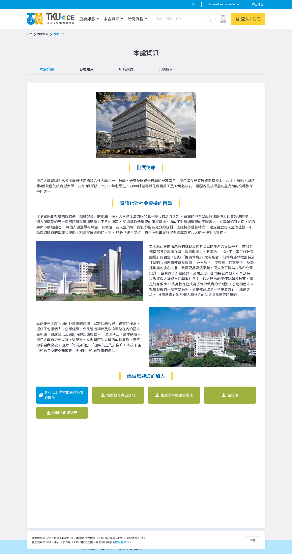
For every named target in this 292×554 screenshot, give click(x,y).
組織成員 (126, 69)
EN (193, 4)
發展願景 (86, 69)
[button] (223, 19)
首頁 (29, 34)
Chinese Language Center (224, 4)
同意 (252, 540)
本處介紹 (47, 69)
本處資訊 (42, 34)
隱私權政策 (122, 542)
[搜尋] (209, 19)
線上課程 (257, 4)
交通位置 (166, 69)
